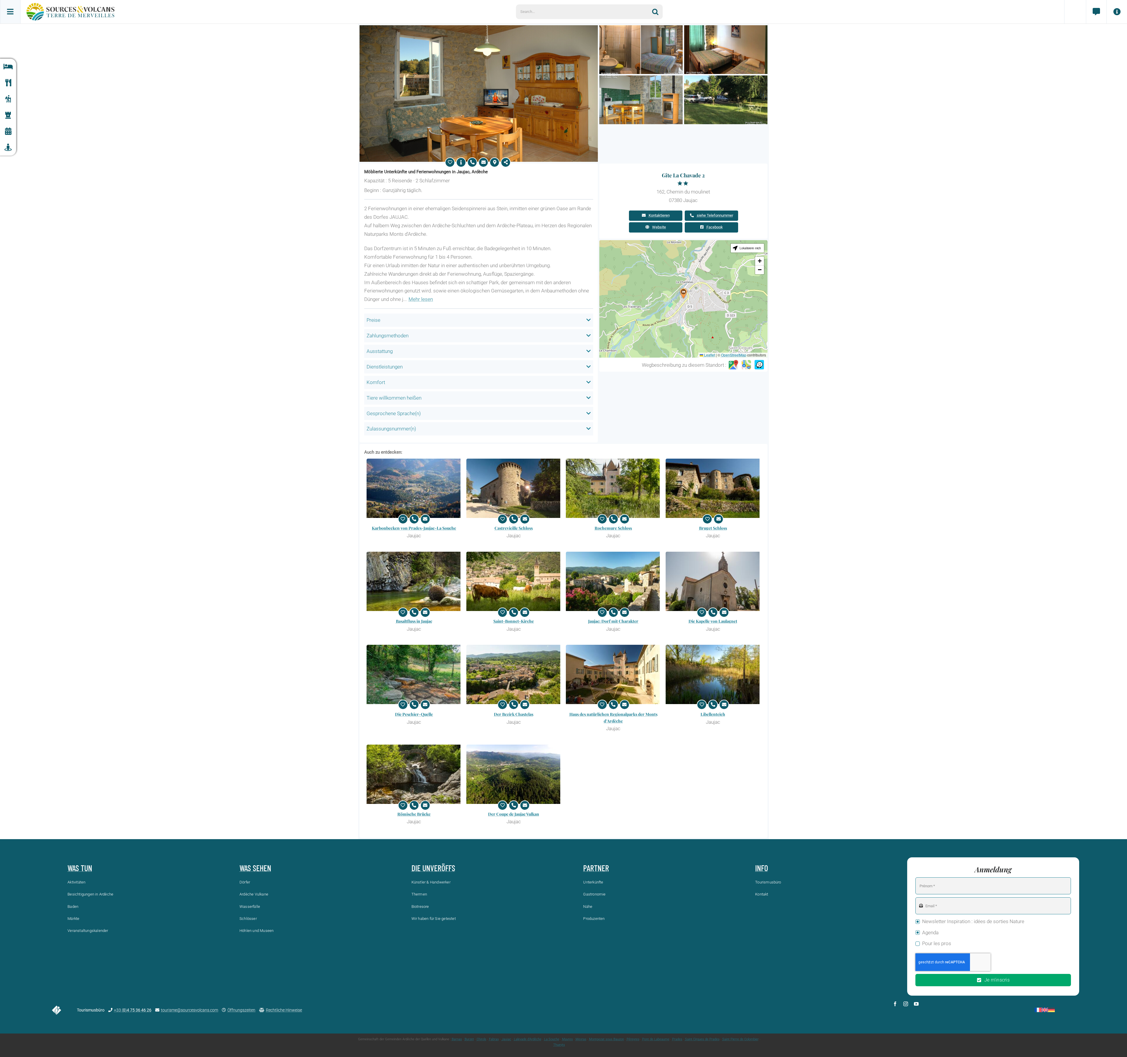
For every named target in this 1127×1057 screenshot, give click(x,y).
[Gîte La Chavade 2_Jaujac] (479, 28)
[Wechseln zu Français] (1038, 1009)
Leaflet (709, 354)
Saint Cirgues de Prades (702, 1039)
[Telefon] (472, 162)
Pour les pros (936, 943)
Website (659, 227)
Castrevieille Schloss (514, 528)
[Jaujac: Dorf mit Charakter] (613, 581)
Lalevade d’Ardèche (527, 1039)
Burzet (469, 1039)
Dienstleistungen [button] (385, 367)
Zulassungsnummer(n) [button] (391, 429)
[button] (683, 293)
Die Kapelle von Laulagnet (713, 621)
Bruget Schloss (713, 528)
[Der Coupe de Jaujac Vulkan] (513, 774)
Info (761, 868)
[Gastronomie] (8, 83)
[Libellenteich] (713, 674)
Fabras (494, 1039)
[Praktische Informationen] (1116, 11)
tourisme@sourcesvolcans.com (189, 1010)
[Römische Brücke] (414, 774)
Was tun (80, 868)
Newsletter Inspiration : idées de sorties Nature (973, 921)
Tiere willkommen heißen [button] (394, 398)
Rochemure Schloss (613, 528)
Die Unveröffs (433, 868)
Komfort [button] (376, 382)
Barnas (457, 1039)
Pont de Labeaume (655, 1039)
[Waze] (759, 365)
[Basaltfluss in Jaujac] (414, 581)
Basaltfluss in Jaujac (414, 621)
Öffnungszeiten (241, 1010)
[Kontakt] (1096, 11)
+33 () (132, 1010)
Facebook (714, 227)
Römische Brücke (414, 814)
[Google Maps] (733, 365)
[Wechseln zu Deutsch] (1051, 1009)
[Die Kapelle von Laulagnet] (713, 581)
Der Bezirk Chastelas (513, 714)
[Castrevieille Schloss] (513, 488)
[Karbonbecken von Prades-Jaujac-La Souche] (414, 488)
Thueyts (559, 1045)
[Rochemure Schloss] (613, 488)
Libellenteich (713, 714)
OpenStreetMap (733, 354)
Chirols (481, 1039)
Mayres (567, 1039)
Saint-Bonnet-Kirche (513, 621)
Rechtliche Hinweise (284, 1010)
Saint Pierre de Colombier (740, 1039)
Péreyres (633, 1039)
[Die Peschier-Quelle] (414, 674)
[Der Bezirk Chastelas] (513, 674)
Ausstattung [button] (380, 351)
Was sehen (255, 868)
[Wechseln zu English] (1044, 1009)
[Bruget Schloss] (713, 488)
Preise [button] (373, 320)
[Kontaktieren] (483, 162)
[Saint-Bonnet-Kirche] (513, 581)
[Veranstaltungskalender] (8, 131)
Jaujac (506, 1039)
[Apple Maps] (746, 365)
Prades (677, 1039)
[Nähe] (8, 147)
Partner (596, 868)
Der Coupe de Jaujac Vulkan (513, 814)
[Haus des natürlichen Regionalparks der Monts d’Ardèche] (613, 674)
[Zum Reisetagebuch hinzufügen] (450, 162)
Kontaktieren (659, 215)
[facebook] (895, 1004)
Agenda (930, 932)
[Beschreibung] (461, 162)
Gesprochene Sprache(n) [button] (394, 413)
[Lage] (495, 162)
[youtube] (916, 1004)
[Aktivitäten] (8, 99)
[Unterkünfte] (8, 67)
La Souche (551, 1039)
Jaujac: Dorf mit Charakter (613, 621)
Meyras (581, 1039)
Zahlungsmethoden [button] (388, 336)
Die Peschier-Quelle (414, 714)
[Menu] (10, 11)
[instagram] (905, 1004)
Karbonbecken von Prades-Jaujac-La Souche (414, 528)
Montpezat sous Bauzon (606, 1039)
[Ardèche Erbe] (8, 115)
